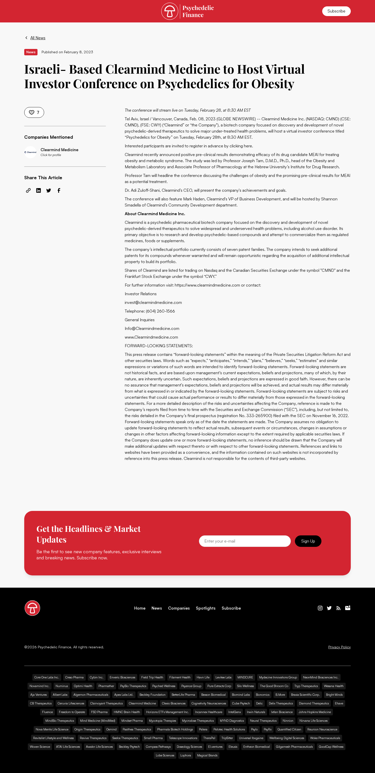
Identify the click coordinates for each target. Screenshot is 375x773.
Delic (259, 703)
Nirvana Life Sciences (313, 721)
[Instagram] (320, 608)
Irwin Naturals (256, 712)
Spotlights (206, 608)
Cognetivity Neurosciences (209, 703)
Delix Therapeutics (281, 703)
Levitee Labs (223, 677)
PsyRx (267, 729)
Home (139, 608)
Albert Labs (60, 695)
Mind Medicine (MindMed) (97, 721)
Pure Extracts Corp (219, 686)
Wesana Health (334, 686)
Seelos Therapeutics (125, 738)
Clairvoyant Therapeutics (106, 703)
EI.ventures (215, 747)
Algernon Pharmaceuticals (90, 695)
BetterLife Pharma (183, 695)
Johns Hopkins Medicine (315, 712)
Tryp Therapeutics (306, 686)
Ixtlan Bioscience (282, 712)
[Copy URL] (28, 190)
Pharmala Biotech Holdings (175, 729)
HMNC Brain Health (127, 712)
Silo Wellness (245, 686)
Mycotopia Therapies (162, 721)
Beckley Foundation (153, 695)
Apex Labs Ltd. (123, 695)
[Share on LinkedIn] (38, 190)
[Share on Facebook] (59, 190)
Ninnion (288, 721)
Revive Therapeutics (93, 738)
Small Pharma (153, 738)
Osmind (111, 729)
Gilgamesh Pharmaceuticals (294, 747)
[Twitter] (329, 608)
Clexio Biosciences (173, 703)
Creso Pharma (74, 677)
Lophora (185, 755)
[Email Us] (348, 608)
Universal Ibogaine (251, 738)
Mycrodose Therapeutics (198, 721)
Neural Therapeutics (263, 721)
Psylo (254, 729)
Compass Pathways (158, 747)
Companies (179, 608)
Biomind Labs (241, 695)
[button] (30, 11)
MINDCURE (245, 677)
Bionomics (262, 695)
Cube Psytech (241, 703)
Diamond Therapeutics (314, 703)
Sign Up (308, 541)
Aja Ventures (38, 695)
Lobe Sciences (165, 755)
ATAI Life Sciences (68, 747)
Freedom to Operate (72, 712)
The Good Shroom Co (274, 686)
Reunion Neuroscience (322, 729)
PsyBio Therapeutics (133, 686)
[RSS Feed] (338, 608)
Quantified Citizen (289, 729)
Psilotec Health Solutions (229, 729)
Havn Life (203, 677)
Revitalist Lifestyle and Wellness (53, 738)
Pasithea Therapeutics (137, 729)
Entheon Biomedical (256, 747)
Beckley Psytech (129, 747)
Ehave (339, 703)
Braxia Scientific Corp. (305, 695)
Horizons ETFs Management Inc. (167, 712)
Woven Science (40, 747)
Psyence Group (191, 686)
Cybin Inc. (97, 677)
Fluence (47, 712)
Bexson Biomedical (213, 695)
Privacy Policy (339, 647)
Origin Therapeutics (87, 729)
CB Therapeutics (41, 703)
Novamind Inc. (39, 686)
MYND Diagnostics (232, 721)
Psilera (203, 729)
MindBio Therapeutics (59, 721)
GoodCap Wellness (331, 747)
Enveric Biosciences (122, 677)
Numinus (62, 686)
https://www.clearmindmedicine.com (207, 285)
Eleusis (233, 747)
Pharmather (106, 686)
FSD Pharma (99, 712)
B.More (280, 695)
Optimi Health (83, 686)
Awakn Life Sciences (99, 747)
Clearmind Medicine (142, 703)
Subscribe (336, 11)
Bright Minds (334, 695)
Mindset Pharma (132, 721)
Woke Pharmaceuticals (325, 738)
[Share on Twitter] (49, 190)
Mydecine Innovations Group (278, 677)
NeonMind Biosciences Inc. (321, 677)
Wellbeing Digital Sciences (286, 738)
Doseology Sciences (189, 747)
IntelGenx (234, 712)
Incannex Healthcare (208, 712)
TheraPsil (209, 738)
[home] (187, 11)
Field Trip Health (152, 677)
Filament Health (180, 677)
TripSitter (227, 738)
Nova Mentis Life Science (52, 729)
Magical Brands (207, 755)
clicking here (241, 145)
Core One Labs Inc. (46, 677)
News (157, 608)
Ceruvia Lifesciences (71, 703)
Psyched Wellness (163, 686)
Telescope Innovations (183, 738)
